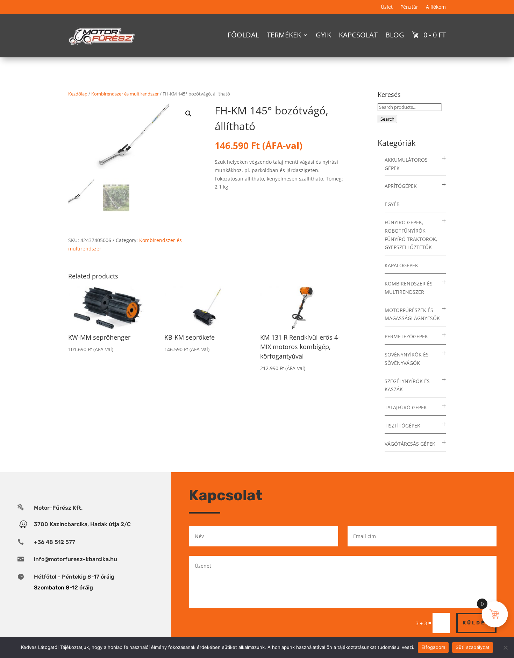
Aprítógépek (401, 186)
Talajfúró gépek (406, 407)
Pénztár (409, 7)
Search (387, 119)
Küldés (476, 623)
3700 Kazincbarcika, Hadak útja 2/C (82, 524)
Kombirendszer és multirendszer (125, 94)
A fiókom (436, 7)
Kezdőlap (77, 94)
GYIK (323, 35)
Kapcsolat (358, 35)
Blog (394, 35)
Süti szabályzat (473, 647)
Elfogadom (433, 647)
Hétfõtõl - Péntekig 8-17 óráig (74, 576)
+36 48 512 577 (54, 542)
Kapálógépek (401, 265)
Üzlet (387, 7)
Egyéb (392, 204)
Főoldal (243, 35)
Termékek (284, 35)
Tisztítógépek (402, 425)
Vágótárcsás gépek (410, 443)
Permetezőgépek (406, 336)
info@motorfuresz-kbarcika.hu (75, 559)
